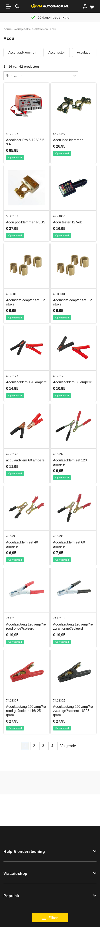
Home (7, 29)
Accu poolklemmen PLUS (25, 222)
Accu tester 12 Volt (67, 222)
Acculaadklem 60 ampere (72, 382)
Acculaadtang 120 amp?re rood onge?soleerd (26, 626)
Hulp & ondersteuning (24, 852)
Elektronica (40, 29)
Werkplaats (22, 29)
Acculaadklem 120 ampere (26, 382)
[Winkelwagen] (90, 6)
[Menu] (9, 6)
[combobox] (38, 76)
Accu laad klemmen (68, 140)
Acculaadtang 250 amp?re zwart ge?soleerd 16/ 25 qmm (73, 711)
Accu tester (56, 52)
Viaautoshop (15, 874)
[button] (50, 851)
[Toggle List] (75, 76)
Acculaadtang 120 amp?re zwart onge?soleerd (73, 626)
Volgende (68, 746)
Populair (11, 896)
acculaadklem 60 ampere (25, 460)
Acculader (84, 52)
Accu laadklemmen (22, 52)
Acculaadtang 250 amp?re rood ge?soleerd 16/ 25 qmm (26, 711)
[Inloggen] (85, 6)
